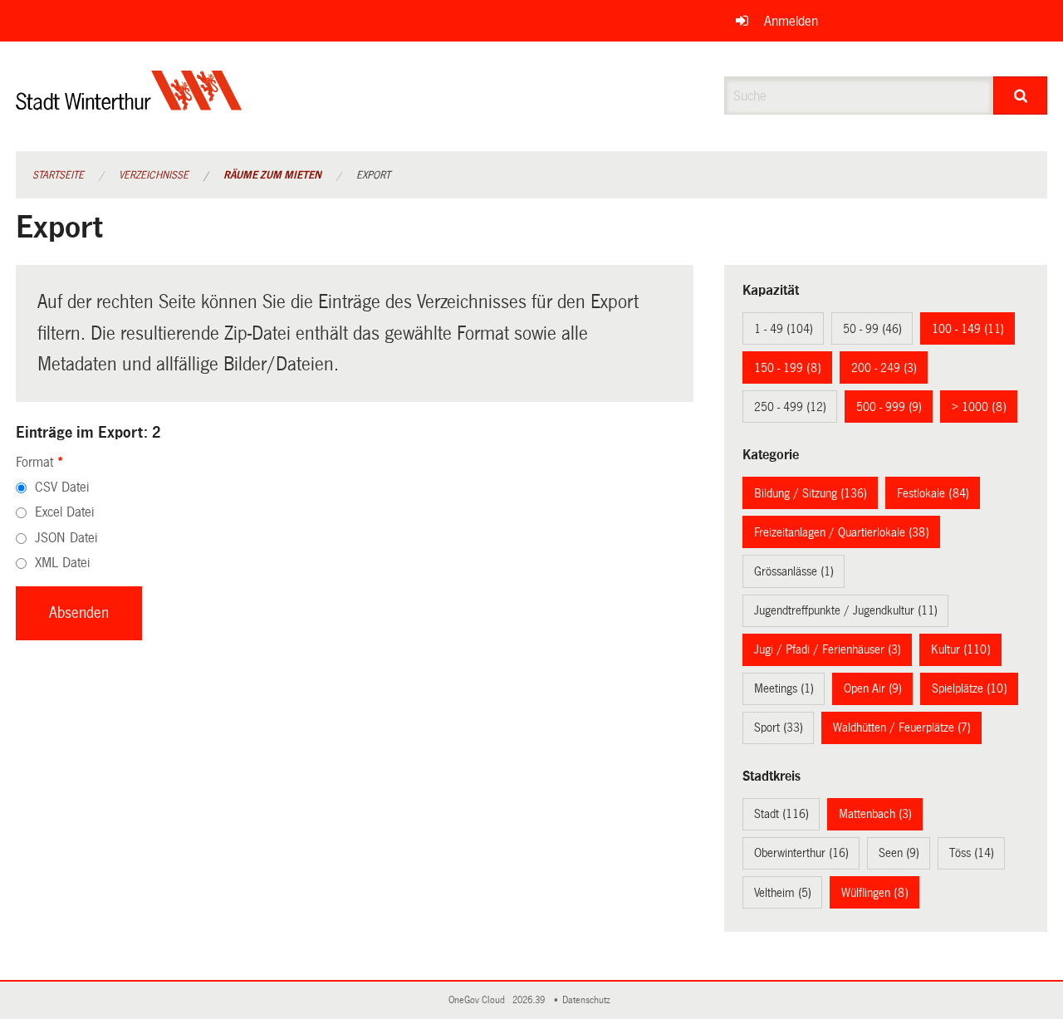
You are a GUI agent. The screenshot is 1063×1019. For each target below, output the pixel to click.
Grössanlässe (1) (794, 571)
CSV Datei (62, 487)
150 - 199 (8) (787, 368)
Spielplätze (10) (969, 688)
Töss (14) (971, 853)
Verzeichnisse (154, 175)
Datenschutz (588, 1000)
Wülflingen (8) (875, 892)
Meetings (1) (784, 688)
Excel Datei (64, 512)
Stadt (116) (781, 814)
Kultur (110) (961, 649)
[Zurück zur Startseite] (129, 104)
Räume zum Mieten (272, 175)
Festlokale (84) (933, 493)
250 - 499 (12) (790, 407)
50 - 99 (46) (872, 329)
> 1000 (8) (979, 407)
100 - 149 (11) (968, 329)
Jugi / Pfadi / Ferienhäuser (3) (827, 649)
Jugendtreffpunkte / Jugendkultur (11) (846, 610)
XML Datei (62, 563)
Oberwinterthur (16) (801, 853)
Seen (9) (899, 853)
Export (373, 175)
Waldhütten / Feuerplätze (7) (902, 727)
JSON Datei (66, 538)
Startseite (58, 175)
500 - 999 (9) (889, 407)
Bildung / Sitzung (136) (810, 493)
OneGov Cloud (479, 1000)
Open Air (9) (873, 688)
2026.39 (530, 1000)
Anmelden (791, 21)
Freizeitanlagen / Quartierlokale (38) (841, 532)
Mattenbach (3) (875, 814)
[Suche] (1020, 95)
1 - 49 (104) (783, 329)
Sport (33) (778, 727)
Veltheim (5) (782, 892)
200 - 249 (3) (884, 368)
